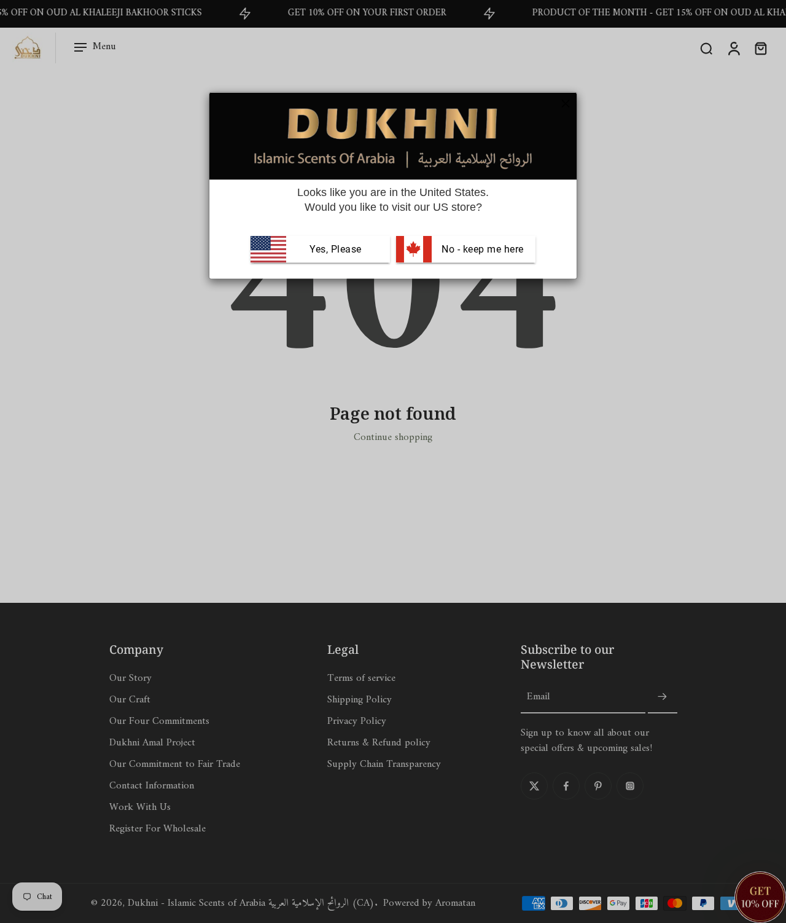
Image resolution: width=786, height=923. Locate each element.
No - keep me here (481, 249)
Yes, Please (335, 249)
